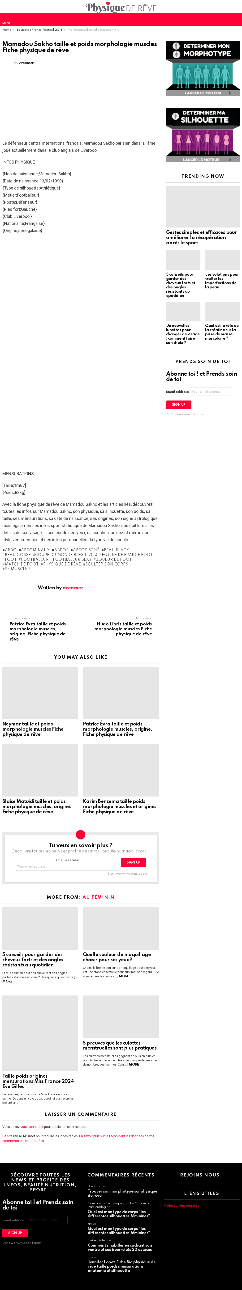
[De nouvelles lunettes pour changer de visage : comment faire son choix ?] (183, 311)
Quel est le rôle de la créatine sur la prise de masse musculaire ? (221, 332)
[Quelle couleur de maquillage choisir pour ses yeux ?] (121, 928)
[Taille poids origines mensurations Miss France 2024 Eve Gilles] (40, 1033)
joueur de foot (114, 560)
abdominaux (35, 550)
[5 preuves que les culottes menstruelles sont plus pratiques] (121, 1016)
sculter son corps (106, 564)
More (7, 981)
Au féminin (98, 897)
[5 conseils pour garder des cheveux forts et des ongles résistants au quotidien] (40, 928)
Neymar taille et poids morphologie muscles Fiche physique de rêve (33, 729)
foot (11, 560)
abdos (61, 550)
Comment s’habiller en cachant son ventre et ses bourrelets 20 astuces (120, 1248)
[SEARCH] (236, 19)
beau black (116, 550)
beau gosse (18, 555)
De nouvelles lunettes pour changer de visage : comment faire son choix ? (183, 334)
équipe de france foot (127, 555)
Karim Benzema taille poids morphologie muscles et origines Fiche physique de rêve (119, 806)
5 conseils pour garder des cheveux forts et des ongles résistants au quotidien (32, 960)
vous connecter (32, 1127)
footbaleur (34, 560)
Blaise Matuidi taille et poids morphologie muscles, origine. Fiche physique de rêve (37, 806)
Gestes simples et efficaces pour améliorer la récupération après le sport (201, 237)
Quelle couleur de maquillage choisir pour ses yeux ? (117, 957)
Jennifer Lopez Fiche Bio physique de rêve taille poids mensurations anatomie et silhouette (122, 1266)
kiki (90, 1223)
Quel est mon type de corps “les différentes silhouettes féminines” (119, 1214)
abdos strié (86, 550)
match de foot (22, 564)
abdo (11, 550)
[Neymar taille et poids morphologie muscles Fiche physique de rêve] (40, 693)
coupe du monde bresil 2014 (66, 555)
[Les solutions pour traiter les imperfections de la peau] (222, 260)
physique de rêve (62, 564)
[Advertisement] (80, 104)
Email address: (67, 860)
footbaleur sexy (72, 560)
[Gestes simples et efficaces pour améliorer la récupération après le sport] (203, 207)
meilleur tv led (97, 1240)
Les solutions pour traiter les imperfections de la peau (222, 281)
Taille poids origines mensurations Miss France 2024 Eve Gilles (38, 1081)
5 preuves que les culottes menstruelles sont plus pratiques (119, 1046)
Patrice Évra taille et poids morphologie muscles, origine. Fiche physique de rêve (117, 729)
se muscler (17, 569)
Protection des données (181, 1205)
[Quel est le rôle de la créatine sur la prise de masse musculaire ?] (222, 311)
